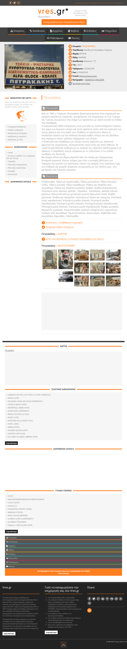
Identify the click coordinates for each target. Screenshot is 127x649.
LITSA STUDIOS (14, 502)
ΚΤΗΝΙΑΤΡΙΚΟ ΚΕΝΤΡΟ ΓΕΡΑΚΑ (20, 509)
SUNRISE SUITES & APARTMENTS (20, 519)
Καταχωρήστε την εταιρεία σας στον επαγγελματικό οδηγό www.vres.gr (63, 572)
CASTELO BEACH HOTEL (17, 404)
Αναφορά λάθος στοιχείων (60, 226)
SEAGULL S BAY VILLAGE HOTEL (20, 525)
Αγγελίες (57, 31)
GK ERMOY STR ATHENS (17, 522)
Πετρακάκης (9, 350)
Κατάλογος (38, 31)
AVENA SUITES (13, 398)
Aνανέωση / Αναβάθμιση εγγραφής (64, 222)
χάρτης (120, 3)
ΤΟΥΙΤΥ (10, 496)
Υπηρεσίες (12, 161)
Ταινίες (75, 38)
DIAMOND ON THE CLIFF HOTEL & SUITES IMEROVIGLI (29, 395)
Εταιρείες (19, 31)
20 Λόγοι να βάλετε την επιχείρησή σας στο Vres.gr (20, 157)
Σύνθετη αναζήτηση (15, 130)
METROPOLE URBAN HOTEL (19, 408)
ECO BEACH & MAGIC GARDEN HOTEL (23, 437)
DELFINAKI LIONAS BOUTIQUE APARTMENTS (25, 401)
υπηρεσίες (102, 3)
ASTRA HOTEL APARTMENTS (18, 411)
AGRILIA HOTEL (14, 427)
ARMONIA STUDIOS (15, 512)
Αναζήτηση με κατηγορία (17, 133)
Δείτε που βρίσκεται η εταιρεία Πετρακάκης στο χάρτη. (75, 238)
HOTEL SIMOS (13, 424)
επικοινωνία (111, 3)
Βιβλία (74, 31)
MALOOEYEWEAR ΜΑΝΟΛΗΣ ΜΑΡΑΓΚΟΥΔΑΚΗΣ (26, 499)
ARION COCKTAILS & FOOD (18, 414)
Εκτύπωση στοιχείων (81, 83)
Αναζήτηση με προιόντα (17, 136)
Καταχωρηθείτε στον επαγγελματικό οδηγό (64, 22)
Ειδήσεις (91, 31)
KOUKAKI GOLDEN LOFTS (18, 430)
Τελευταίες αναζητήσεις (17, 168)
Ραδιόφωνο (56, 38)
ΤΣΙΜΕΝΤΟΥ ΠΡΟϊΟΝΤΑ (94, 79)
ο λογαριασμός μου (81, 3)
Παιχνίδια (110, 31)
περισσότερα (11, 443)
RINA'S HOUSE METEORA (17, 515)
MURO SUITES (13, 417)
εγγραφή (93, 3)
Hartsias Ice (12, 506)
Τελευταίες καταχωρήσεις (17, 164)
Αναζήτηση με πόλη (15, 139)
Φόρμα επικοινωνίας (88, 76)
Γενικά (10, 152)
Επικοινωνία (12, 174)
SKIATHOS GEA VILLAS (16, 433)
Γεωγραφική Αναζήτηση (17, 127)
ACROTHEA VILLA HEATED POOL (20, 420)
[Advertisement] (82, 311)
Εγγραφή (11, 171)
